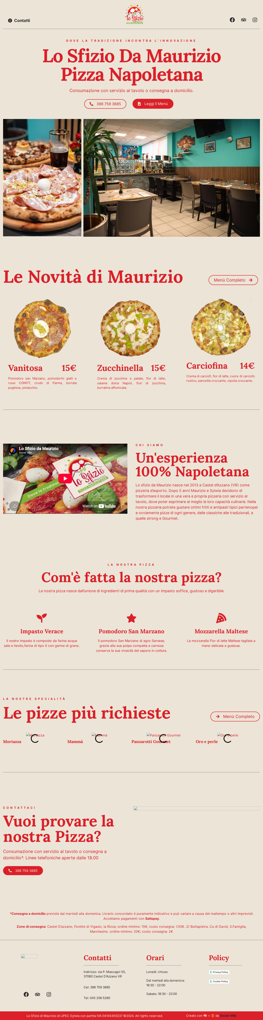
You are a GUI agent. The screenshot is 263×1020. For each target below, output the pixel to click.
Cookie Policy (220, 981)
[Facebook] (232, 20)
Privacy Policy (220, 972)
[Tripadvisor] (243, 20)
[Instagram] (255, 20)
